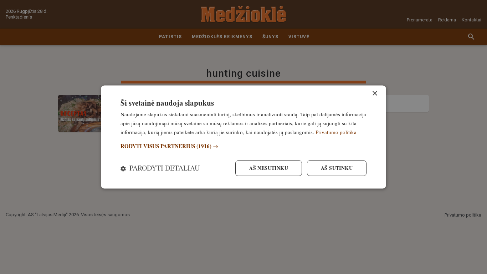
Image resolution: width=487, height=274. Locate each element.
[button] (243, 146)
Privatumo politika (336, 132)
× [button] (374, 93)
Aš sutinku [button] (337, 168)
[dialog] (243, 136)
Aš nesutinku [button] (268, 168)
